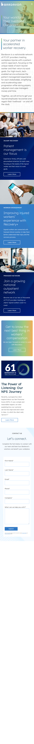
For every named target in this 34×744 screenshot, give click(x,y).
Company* (8, 498)
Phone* (7, 488)
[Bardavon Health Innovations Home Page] (11, 4)
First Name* (9, 461)
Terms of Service (7, 533)
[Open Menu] (32, 4)
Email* (7, 479)
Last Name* (9, 470)
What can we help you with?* (15, 507)
